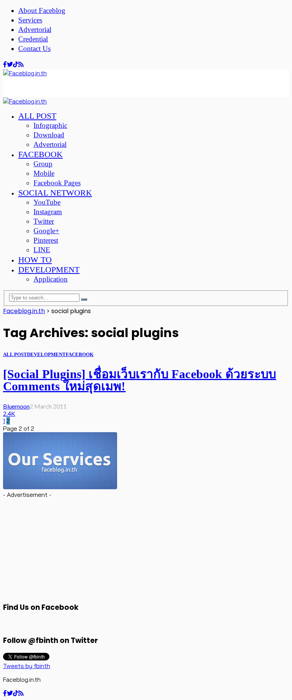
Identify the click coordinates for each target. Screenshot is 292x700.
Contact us (34, 48)
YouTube (46, 202)
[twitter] (10, 64)
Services (30, 20)
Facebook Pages (57, 183)
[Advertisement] (64, 86)
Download (48, 135)
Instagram (47, 212)
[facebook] (5, 64)
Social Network (55, 192)
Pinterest (45, 240)
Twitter (43, 221)
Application (50, 279)
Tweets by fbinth (26, 666)
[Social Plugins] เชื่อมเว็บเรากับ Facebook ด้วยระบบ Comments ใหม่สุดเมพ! (139, 380)
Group (42, 164)
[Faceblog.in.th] (25, 73)
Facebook (40, 154)
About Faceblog (41, 10)
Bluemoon (16, 406)
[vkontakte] (15, 64)
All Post (37, 116)
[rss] (21, 64)
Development (48, 269)
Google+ (46, 231)
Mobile (43, 173)
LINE (41, 250)
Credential (33, 39)
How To (35, 259)
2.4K (9, 413)
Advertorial (34, 29)
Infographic (50, 125)
